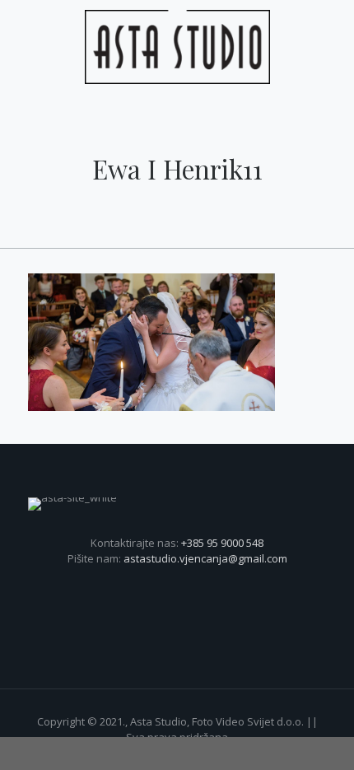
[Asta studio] (177, 45)
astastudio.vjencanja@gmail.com (205, 558)
